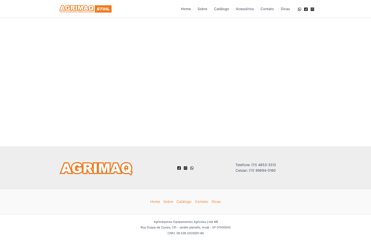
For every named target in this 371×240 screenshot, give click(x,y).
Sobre (202, 9)
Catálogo (221, 9)
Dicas (285, 9)
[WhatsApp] (299, 9)
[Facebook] (306, 9)
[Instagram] (312, 9)
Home (186, 9)
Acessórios (245, 9)
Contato (267, 9)
